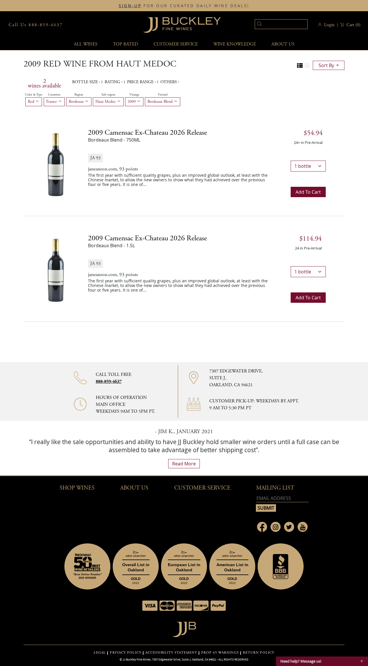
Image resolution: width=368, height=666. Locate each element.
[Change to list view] (300, 65)
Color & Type (33, 95)
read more (184, 464)
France (52, 101)
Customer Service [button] (202, 488)
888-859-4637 (109, 381)
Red (31, 101)
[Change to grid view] (307, 65)
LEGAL (100, 653)
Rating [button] (113, 82)
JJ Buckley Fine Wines (136, 659)
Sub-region (108, 95)
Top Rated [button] (125, 44)
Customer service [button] (176, 44)
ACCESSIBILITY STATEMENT (171, 653)
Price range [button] (141, 82)
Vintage (134, 95)
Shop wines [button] (77, 488)
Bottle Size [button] (85, 82)
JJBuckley (182, 25)
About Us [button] (282, 44)
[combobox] (272, 25)
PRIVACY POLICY (125, 653)
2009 (132, 101)
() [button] (353, 25)
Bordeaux (77, 101)
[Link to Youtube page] (303, 527)
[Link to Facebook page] (262, 527)
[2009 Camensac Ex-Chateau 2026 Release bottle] (55, 162)
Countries (54, 95)
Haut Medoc (106, 101)
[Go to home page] (184, 628)
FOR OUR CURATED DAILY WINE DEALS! (184, 5)
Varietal (163, 95)
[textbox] (281, 24)
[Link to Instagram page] (276, 527)
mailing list (275, 488)
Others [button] (169, 82)
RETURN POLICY (258, 653)
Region (78, 95)
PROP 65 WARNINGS (220, 653)
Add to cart (308, 192)
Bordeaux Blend (160, 101)
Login (329, 25)
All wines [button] (85, 44)
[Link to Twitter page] (289, 527)
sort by (327, 65)
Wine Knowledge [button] (234, 44)
